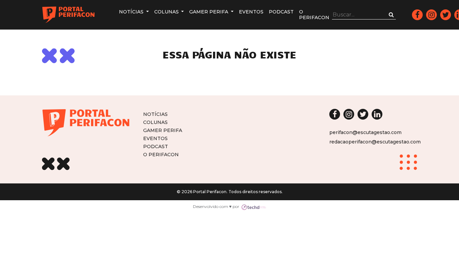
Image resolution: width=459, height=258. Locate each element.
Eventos (251, 12)
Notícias (132, 12)
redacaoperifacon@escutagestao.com (375, 142)
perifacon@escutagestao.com (365, 132)
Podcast (281, 12)
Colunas (167, 12)
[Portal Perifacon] (68, 15)
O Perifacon (314, 14)
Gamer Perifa (209, 12)
